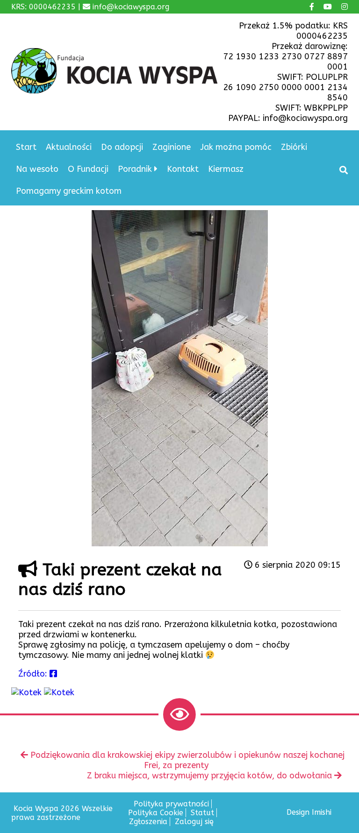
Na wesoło (37, 169)
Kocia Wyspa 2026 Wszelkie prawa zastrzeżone (62, 813)
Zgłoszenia (148, 821)
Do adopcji (122, 147)
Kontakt (183, 169)
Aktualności (69, 147)
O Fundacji (88, 169)
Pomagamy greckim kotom (69, 191)
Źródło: (34, 674)
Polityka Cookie (155, 812)
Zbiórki (294, 147)
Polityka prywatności (171, 803)
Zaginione (171, 147)
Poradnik (135, 169)
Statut (202, 812)
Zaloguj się (194, 821)
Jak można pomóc (236, 147)
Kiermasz (226, 169)
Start (26, 147)
